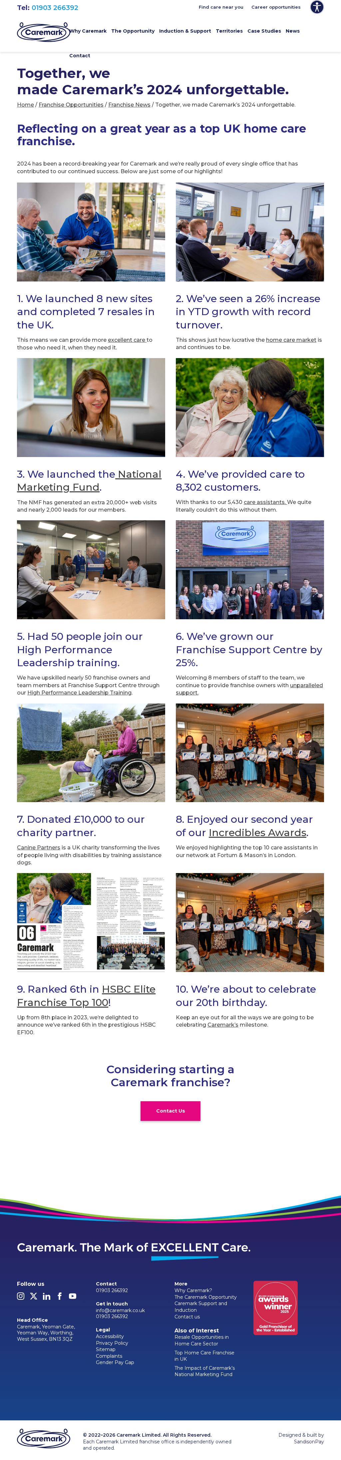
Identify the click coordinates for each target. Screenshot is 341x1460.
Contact (79, 56)
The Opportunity (133, 31)
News (293, 31)
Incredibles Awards (257, 832)
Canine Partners (38, 847)
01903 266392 (55, 8)
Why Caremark (88, 31)
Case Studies (264, 31)
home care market (291, 340)
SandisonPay (309, 1442)
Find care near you (221, 7)
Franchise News (129, 105)
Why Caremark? (193, 1290)
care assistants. (265, 502)
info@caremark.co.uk (120, 1310)
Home (25, 105)
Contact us (187, 1317)
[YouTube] (72, 1298)
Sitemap (106, 1349)
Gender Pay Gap (115, 1362)
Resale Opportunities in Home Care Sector (201, 1340)
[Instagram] (20, 1298)
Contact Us (170, 1111)
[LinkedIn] (46, 1298)
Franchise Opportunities (71, 105)
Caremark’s (222, 1025)
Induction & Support (185, 31)
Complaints (109, 1356)
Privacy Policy (112, 1343)
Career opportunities (276, 7)
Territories (229, 31)
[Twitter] (33, 1298)
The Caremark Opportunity (205, 1297)
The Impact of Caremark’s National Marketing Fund (204, 1371)
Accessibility (110, 1336)
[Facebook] (59, 1298)
